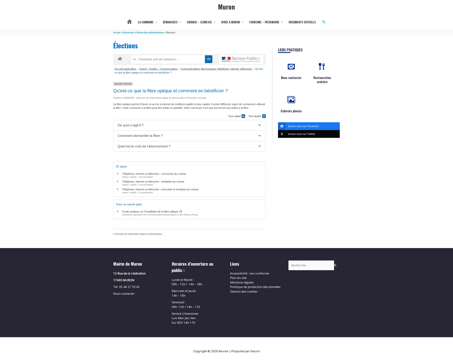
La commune (146, 22)
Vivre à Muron (230, 22)
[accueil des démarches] (120, 58)
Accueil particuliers (125, 68)
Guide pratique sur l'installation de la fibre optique (150, 211)
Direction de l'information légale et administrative (138, 234)
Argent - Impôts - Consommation (158, 68)
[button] (324, 22)
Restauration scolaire (322, 79)
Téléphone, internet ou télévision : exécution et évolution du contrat (160, 189)
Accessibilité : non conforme (249, 273)
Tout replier (235, 116)
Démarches (170, 22)
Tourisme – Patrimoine (264, 22)
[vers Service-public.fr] (241, 59)
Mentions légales (242, 282)
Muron (226, 7)
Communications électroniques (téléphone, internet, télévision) (216, 68)
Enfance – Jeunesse (199, 22)
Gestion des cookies (243, 291)
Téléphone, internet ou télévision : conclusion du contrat (154, 173)
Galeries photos (291, 111)
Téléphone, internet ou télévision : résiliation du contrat (153, 181)
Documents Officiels (302, 22)
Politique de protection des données (255, 287)
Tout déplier (255, 116)
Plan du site (238, 278)
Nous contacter (291, 77)
